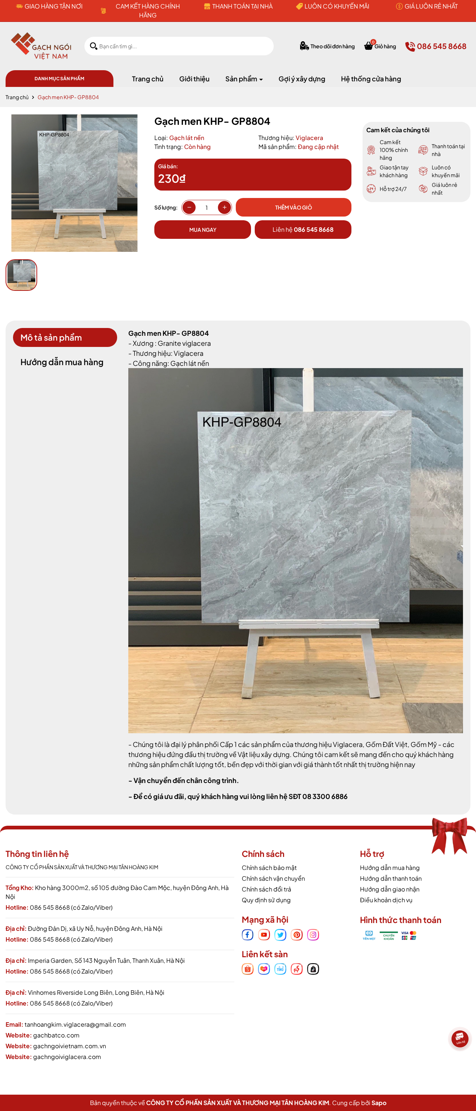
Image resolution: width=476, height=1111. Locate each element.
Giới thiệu (194, 78)
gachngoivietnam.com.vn (69, 1046)
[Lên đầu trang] (461, 1063)
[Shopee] (248, 968)
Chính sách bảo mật (269, 867)
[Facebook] (248, 933)
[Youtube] (264, 933)
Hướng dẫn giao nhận (389, 889)
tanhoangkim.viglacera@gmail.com (75, 1024)
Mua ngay (202, 229)
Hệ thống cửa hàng (371, 78)
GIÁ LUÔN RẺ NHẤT (431, 6)
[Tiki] (280, 968)
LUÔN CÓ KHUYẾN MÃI (337, 6)
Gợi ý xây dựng (302, 78)
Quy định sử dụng (266, 900)
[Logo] (41, 45)
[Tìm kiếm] (93, 46)
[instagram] (313, 933)
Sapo (379, 1103)
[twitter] (280, 933)
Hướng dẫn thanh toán (391, 878)
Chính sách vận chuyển (273, 878)
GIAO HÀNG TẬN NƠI (54, 6)
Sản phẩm (241, 78)
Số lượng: (166, 207)
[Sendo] (297, 968)
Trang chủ (148, 78)
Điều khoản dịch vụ (386, 900)
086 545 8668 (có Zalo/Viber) (71, 907)
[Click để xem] (74, 183)
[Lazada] (264, 968)
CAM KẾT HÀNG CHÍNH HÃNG (148, 10)
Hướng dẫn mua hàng (390, 867)
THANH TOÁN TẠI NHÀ (242, 6)
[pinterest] (297, 933)
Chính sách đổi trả (266, 889)
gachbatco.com (56, 1035)
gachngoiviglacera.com (67, 1056)
